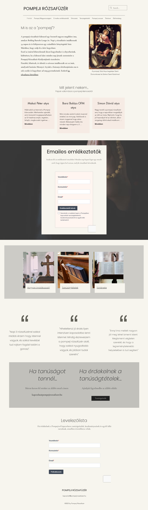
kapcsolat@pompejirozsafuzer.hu (47, 394)
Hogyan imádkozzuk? (38, 287)
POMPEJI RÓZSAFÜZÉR (46, 9)
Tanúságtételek (70, 287)
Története (102, 287)
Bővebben (29, 124)
